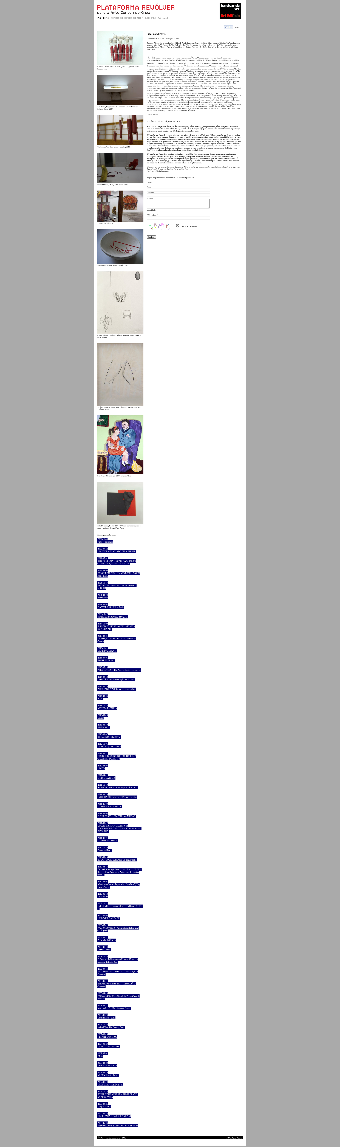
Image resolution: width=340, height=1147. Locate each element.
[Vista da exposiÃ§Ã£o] (120, 221)
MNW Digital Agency (234, 1138)
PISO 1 (100, 18)
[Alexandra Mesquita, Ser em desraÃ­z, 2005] (120, 263)
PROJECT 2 (132, 18)
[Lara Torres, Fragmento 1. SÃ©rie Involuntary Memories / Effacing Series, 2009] (120, 105)
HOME (151, 18)
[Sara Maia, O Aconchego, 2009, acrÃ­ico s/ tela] (120, 474)
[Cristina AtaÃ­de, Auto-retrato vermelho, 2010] (120, 145)
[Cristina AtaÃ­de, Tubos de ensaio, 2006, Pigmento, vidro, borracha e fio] (120, 64)
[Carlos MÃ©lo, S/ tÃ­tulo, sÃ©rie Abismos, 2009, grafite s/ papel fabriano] (120, 333)
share (237, 27)
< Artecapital (162, 18)
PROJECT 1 (119, 18)
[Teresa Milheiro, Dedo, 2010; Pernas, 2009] (120, 183)
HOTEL (143, 18)
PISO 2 (108, 18)
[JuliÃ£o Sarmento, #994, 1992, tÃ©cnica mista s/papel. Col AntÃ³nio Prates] (120, 405)
